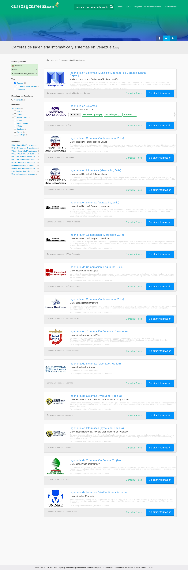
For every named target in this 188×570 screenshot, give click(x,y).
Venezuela (16, 108)
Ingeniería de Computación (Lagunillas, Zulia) (96, 266)
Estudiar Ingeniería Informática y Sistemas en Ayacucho (90, 409)
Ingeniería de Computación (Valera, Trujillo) (95, 460)
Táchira (19, 115)
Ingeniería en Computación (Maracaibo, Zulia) (97, 138)
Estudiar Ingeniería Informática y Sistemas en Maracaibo (91, 152)
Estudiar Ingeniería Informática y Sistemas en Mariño (89, 506)
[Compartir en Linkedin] (173, 38)
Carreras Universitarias (27, 86)
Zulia (18, 112)
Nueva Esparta (22, 123)
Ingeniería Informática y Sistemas (73, 60)
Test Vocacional (171, 7)
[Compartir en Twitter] (166, 38)
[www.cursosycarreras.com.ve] (35, 6)
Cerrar (150, 567)
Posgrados (138, 7)
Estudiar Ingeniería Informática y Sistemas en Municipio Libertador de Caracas (99, 89)
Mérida (19, 126)
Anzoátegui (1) (112, 114)
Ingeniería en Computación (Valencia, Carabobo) (99, 331)
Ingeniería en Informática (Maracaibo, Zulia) (95, 170)
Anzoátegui (21, 135)
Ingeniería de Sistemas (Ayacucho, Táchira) (96, 395)
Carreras (120, 7)
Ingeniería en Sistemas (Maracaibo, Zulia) (94, 202)
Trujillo (19, 120)
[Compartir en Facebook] (159, 38)
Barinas (19, 132)
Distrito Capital (22, 118)
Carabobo (20, 129)
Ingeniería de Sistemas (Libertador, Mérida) (95, 363)
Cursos (128, 7)
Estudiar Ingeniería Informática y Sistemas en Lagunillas (91, 280)
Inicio (47, 60)
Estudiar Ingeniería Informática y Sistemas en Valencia (90, 345)
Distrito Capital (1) (92, 114)
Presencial (18, 100)
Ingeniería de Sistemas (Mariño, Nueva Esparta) (98, 492)
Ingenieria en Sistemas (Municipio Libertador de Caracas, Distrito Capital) (108, 74)
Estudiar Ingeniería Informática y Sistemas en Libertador (91, 374)
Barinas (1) (129, 114)
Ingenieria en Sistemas (83, 105)
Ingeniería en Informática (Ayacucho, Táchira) (97, 427)
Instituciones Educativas (153, 7)
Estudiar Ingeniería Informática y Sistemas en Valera (89, 474)
